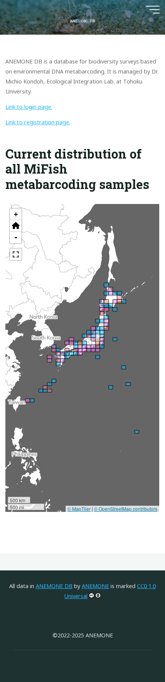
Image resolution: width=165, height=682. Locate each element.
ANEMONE (95, 586)
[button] (15, 226)
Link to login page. (28, 106)
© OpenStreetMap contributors (126, 508)
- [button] (16, 237)
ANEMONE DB (54, 586)
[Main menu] (153, 9)
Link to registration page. (37, 122)
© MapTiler (79, 508)
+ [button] (16, 214)
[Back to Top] (135, 652)
